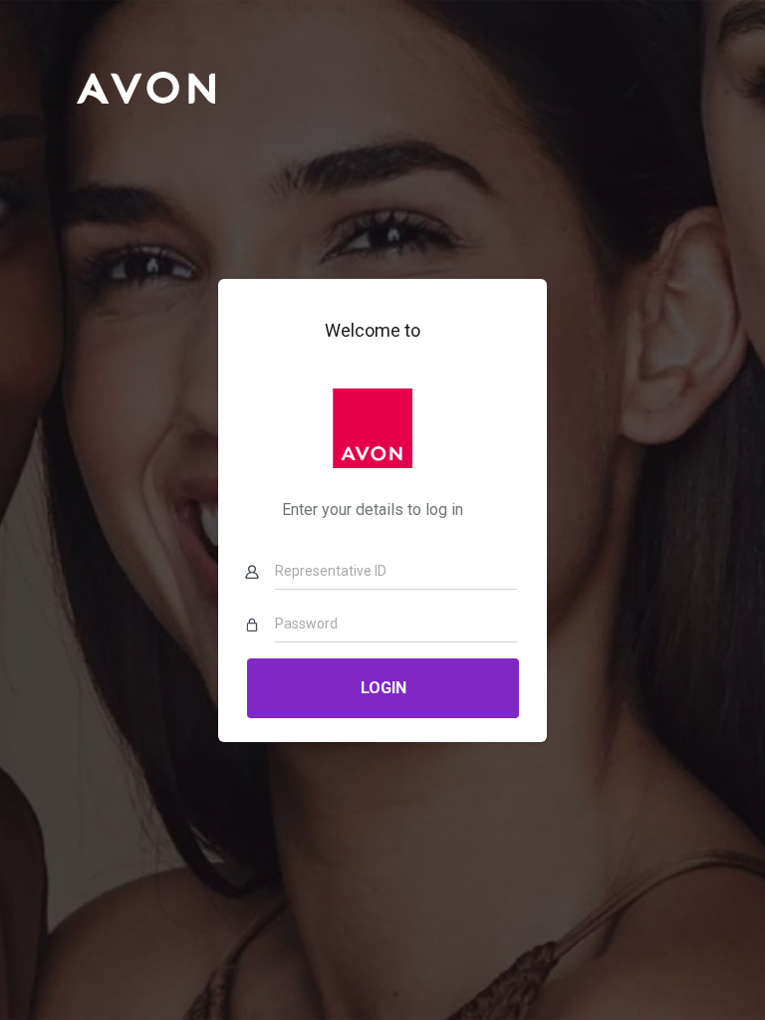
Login (382, 687)
